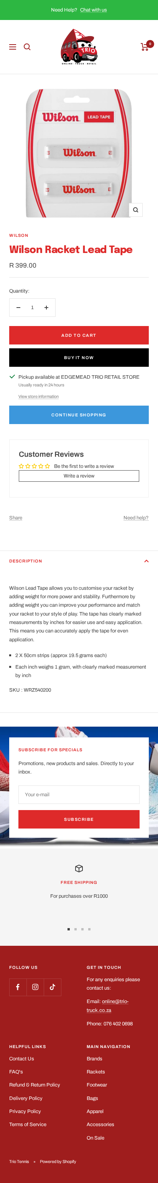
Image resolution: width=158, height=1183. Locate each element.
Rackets (96, 1072)
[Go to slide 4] (89, 929)
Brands (94, 1059)
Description (25, 561)
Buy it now (79, 357)
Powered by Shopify (58, 1161)
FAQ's (16, 1072)
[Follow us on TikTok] (52, 987)
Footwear (97, 1085)
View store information (38, 396)
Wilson (18, 235)
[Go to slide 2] (75, 929)
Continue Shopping (79, 415)
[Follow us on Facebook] (17, 987)
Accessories (100, 1124)
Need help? (136, 518)
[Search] (27, 46)
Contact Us (21, 1059)
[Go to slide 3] (82, 929)
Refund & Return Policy (34, 1085)
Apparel (95, 1111)
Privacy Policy (25, 1111)
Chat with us (93, 10)
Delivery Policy (26, 1098)
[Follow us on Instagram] (35, 987)
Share (15, 518)
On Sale (95, 1138)
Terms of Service (27, 1124)
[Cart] (145, 47)
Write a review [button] (79, 476)
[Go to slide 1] (68, 929)
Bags (92, 1098)
